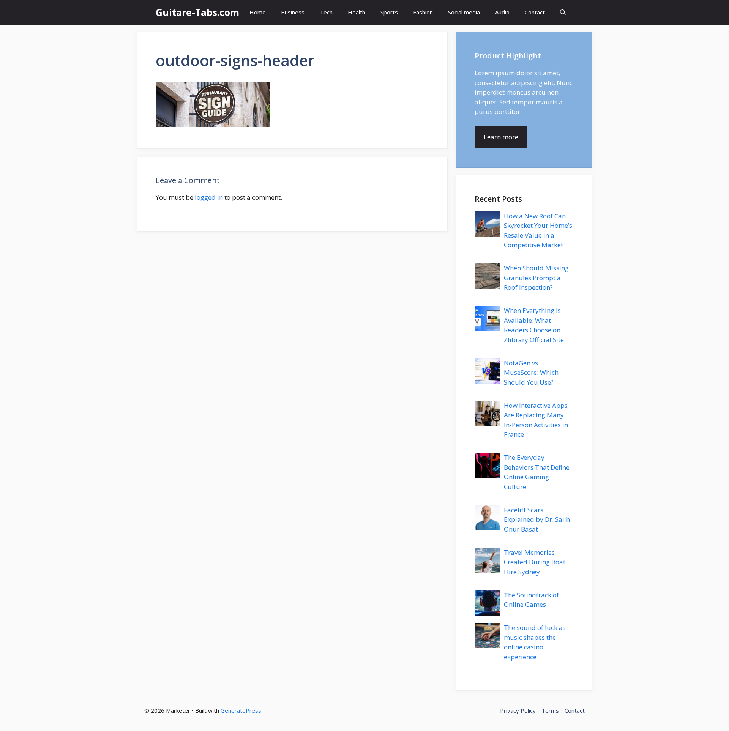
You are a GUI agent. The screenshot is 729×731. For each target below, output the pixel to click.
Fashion (423, 12)
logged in (209, 197)
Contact (535, 12)
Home (257, 12)
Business (293, 12)
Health (356, 12)
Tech (326, 12)
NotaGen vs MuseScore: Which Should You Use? (531, 372)
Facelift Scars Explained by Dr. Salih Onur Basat (537, 519)
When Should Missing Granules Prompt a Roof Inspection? (536, 278)
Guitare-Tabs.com (197, 12)
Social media (464, 12)
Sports (389, 12)
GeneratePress (241, 710)
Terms (550, 710)
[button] (562, 12)
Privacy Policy (518, 710)
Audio (502, 12)
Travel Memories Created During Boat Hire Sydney (534, 562)
